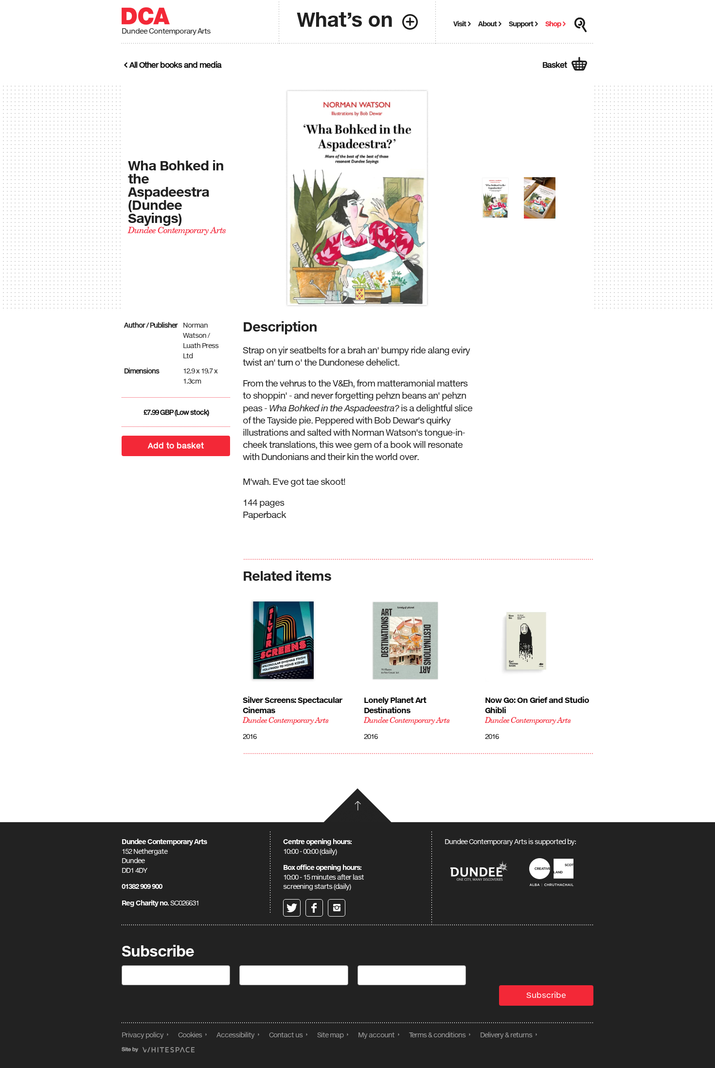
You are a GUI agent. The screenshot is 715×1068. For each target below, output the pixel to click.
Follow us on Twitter (292, 908)
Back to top (357, 805)
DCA (146, 16)
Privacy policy (142, 1035)
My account (376, 1035)
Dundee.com (479, 872)
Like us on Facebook (314, 908)
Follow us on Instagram (336, 908)
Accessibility (235, 1035)
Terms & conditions (437, 1035)
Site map (330, 1035)
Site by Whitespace (158, 1049)
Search (581, 25)
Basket (554, 65)
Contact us (286, 1035)
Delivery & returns (506, 1035)
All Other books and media (175, 65)
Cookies (190, 1035)
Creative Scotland (553, 872)
